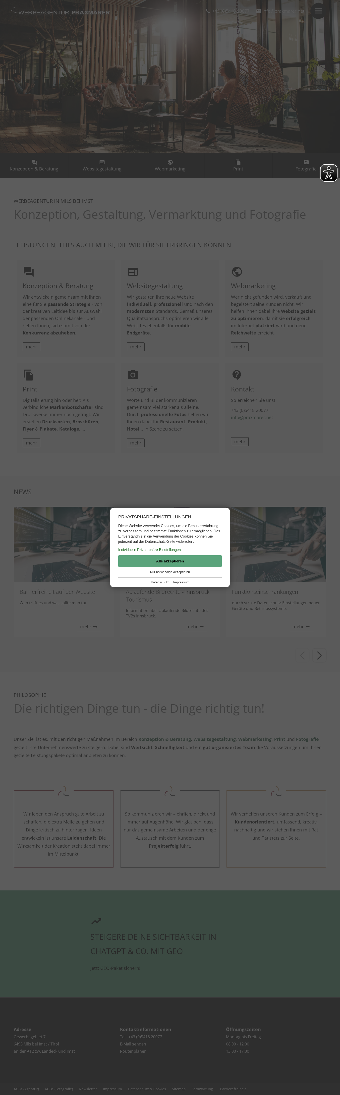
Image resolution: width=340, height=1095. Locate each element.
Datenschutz (160, 582)
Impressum (181, 582)
